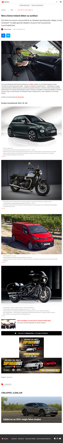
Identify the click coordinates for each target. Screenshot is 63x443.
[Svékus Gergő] (2, 29)
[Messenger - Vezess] (8, 36)
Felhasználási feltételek (30, 438)
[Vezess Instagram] (57, 435)
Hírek (12, 10)
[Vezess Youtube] (60, 435)
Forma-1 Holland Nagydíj (37, 5)
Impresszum (14, 438)
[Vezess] (7, 2)
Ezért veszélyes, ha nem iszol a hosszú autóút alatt (34, 320)
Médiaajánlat (21, 438)
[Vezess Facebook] (55, 435)
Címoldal (3, 10)
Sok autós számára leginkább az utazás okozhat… (31, 323)
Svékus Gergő (7, 29)
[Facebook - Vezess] (3, 36)
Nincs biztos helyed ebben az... (26, 10)
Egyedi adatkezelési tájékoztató (44, 438)
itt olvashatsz (20, 97)
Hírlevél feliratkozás (24, 5)
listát (31, 84)
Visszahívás (8, 384)
